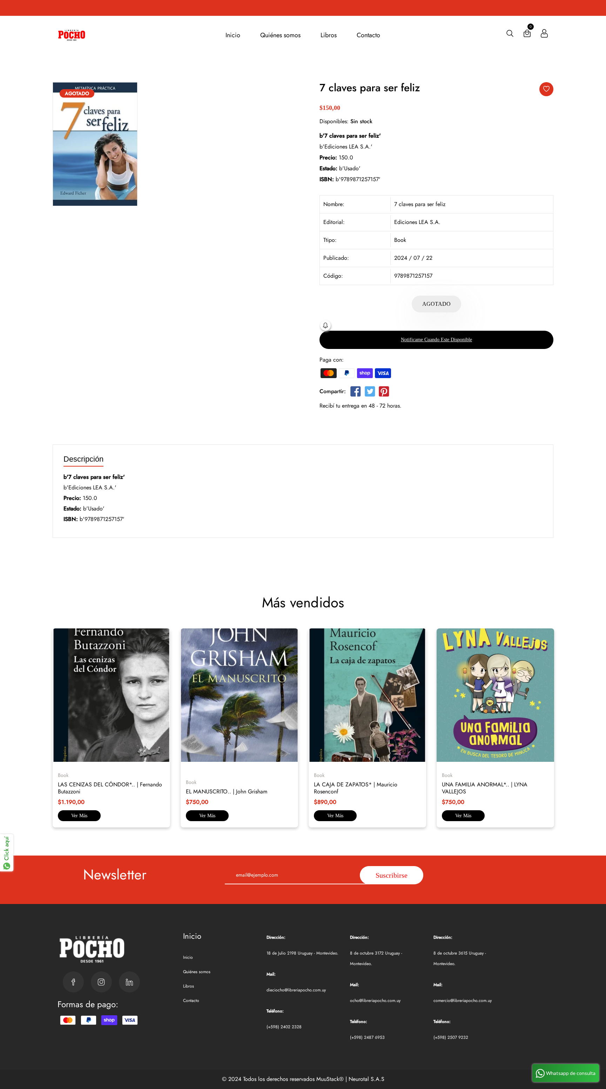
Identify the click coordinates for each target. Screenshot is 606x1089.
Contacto (368, 35)
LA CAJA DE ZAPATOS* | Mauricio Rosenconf (355, 788)
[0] (527, 35)
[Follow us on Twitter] (369, 392)
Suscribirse (392, 875)
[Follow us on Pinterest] (384, 392)
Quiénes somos (280, 35)
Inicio (232, 35)
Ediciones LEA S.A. (417, 222)
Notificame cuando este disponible (436, 339)
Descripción (83, 459)
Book (400, 240)
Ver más (79, 815)
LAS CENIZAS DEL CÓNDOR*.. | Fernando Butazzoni (110, 788)
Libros (329, 35)
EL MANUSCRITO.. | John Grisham (226, 791)
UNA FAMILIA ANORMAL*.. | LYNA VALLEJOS (484, 788)
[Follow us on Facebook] (355, 392)
